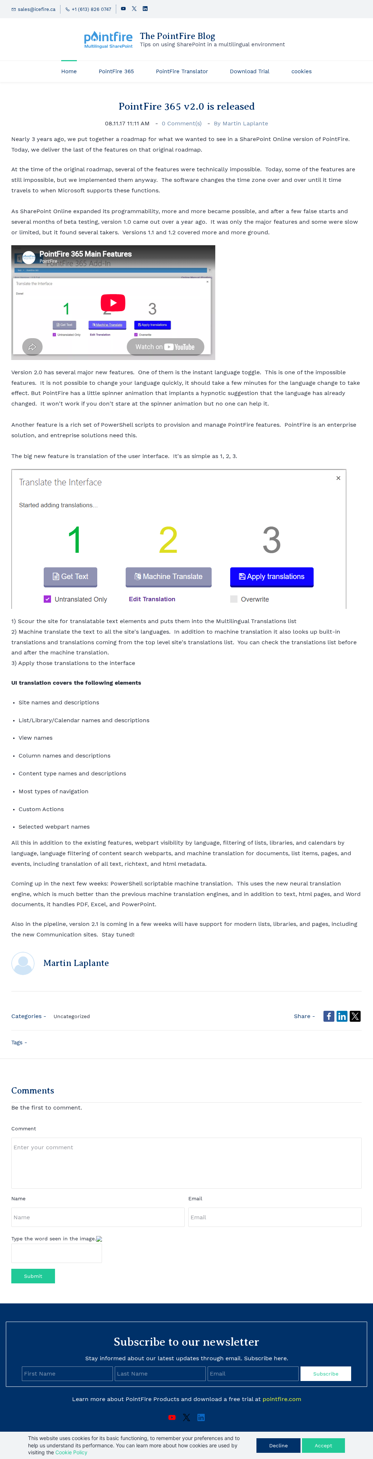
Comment (23, 1128)
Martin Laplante (245, 123)
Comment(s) (183, 123)
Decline (278, 1445)
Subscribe (325, 1374)
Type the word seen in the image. (53, 1238)
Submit (33, 1276)
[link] (178, 473)
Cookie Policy (71, 1452)
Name (18, 1198)
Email (195, 1198)
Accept (323, 1445)
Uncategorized (72, 1016)
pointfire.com (282, 1399)
